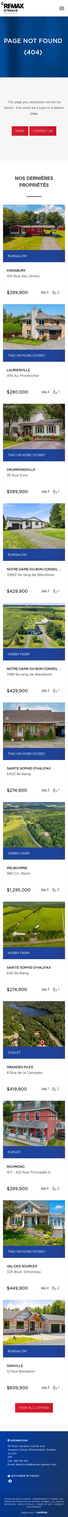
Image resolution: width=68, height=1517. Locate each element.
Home (20, 131)
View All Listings (34, 1408)
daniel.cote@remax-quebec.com (35, 1464)
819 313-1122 (21, 1461)
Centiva (41, 1512)
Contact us (43, 131)
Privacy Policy (26, 1504)
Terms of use (44, 1504)
